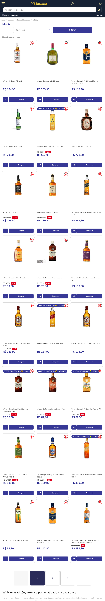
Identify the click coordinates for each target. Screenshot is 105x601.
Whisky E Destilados (23, 20)
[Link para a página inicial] (3, 20)
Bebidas (11, 20)
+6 (40, 427)
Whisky (35, 20)
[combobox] (52, 9)
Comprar (21, 99)
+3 (6, 99)
